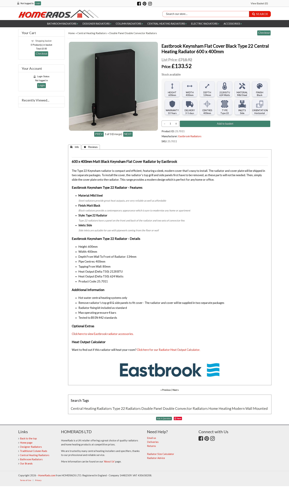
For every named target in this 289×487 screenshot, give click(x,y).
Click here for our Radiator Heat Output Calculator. (168, 349)
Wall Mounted (256, 408)
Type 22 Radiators (126, 408)
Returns (151, 445)
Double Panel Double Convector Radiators (133, 33)
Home (71, 33)
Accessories (232, 23)
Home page (26, 442)
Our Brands (26, 463)
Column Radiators (128, 23)
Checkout (41, 53)
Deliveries (153, 441)
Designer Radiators (96, 23)
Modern (238, 408)
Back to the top (28, 438)
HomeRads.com (46, 475)
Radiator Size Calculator (160, 453)
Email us (151, 437)
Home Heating (219, 408)
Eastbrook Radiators (189, 136)
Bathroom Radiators (61, 23)
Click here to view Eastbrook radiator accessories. (103, 334)
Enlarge (117, 134)
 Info (74, 147)
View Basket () (259, 3)
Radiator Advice (156, 457)
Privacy (38, 480)
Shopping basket (43, 41)
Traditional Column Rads (33, 450)
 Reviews (91, 147)
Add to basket (225, 123)
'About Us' (109, 461)
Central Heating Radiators (166, 23)
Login (38, 3)
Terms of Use (25, 480)
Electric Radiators (204, 23)
